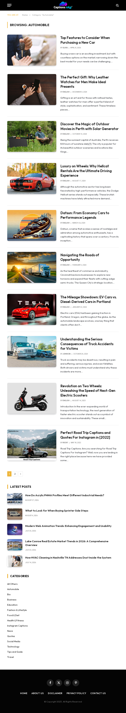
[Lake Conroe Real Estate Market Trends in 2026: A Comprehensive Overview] (14, 544)
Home (23, 693)
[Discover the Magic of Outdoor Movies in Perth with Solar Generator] (31, 136)
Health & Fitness (15, 620)
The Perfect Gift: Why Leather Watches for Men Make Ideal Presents (84, 82)
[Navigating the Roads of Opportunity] (31, 267)
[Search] (117, 5)
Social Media (13, 641)
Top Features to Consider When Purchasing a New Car (85, 40)
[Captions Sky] (63, 5)
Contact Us (98, 693)
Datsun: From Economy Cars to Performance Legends (84, 215)
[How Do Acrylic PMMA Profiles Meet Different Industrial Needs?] (14, 498)
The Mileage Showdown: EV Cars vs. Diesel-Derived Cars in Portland (88, 299)
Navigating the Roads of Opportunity (79, 257)
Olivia (65, 48)
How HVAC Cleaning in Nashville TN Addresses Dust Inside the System (68, 557)
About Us (38, 693)
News (10, 630)
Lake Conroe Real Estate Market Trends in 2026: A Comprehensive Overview (66, 543)
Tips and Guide (15, 651)
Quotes (11, 636)
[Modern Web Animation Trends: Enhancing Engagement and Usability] (14, 529)
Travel (10, 657)
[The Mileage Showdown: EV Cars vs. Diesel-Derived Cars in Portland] (31, 309)
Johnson (67, 354)
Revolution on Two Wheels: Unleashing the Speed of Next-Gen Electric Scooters (87, 390)
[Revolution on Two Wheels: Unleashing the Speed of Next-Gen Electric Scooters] (31, 398)
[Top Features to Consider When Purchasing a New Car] (31, 50)
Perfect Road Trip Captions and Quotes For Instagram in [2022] (85, 434)
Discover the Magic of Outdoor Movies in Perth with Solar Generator (89, 126)
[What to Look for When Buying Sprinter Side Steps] (14, 514)
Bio (9, 594)
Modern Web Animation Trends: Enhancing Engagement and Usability (68, 526)
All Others (12, 584)
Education (12, 604)
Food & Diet (13, 615)
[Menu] (9, 5)
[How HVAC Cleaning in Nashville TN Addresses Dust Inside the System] (14, 561)
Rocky (65, 443)
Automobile (13, 589)
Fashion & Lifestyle (17, 610)
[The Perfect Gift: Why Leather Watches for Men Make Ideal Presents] (31, 89)
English (66, 92)
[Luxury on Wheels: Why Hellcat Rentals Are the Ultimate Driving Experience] (31, 178)
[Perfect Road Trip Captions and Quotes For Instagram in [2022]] (31, 444)
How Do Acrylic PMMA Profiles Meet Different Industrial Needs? (64, 495)
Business (11, 599)
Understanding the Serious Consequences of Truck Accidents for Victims (86, 344)
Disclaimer (55, 693)
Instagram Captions (17, 625)
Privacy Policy (76, 693)
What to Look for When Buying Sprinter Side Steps (56, 510)
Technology (13, 646)
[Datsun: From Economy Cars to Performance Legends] (31, 225)
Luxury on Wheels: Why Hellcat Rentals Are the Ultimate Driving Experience (86, 170)
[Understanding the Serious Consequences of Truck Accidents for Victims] (31, 351)
